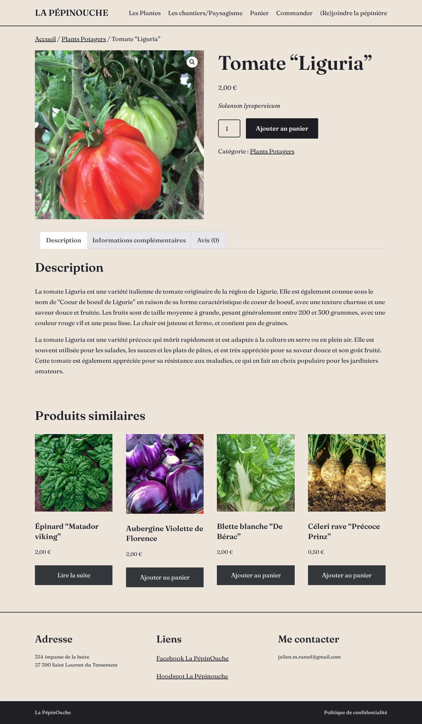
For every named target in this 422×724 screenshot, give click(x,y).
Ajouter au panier (282, 128)
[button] (192, 62)
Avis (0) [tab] (208, 240)
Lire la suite (73, 575)
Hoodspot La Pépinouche (192, 676)
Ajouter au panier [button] (165, 577)
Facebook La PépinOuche (192, 658)
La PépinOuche (71, 12)
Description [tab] (63, 240)
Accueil (45, 39)
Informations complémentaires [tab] (139, 240)
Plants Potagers (83, 39)
